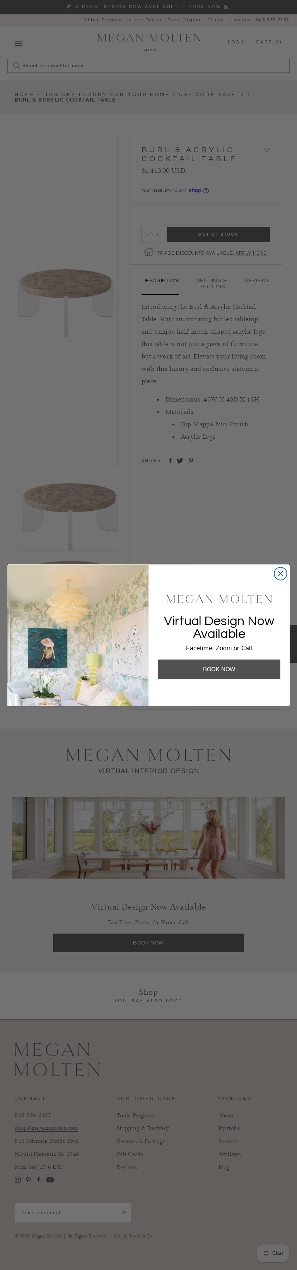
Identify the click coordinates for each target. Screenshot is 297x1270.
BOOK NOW (219, 669)
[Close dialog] (280, 573)
